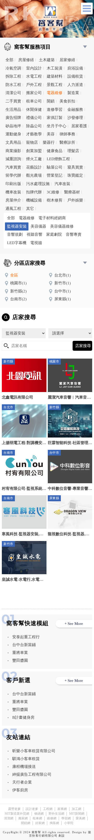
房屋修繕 (26, 60)
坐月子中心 (56, 126)
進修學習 (54, 109)
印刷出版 (13, 184)
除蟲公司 (34, 126)
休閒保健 (34, 109)
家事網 (62, 809)
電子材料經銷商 (52, 218)
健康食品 (54, 151)
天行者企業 (22, 782)
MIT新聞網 (76, 813)
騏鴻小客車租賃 (26, 759)
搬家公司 (34, 93)
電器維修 (54, 93)
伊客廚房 (20, 790)
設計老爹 (32, 809)
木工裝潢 (54, 68)
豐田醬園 (20, 660)
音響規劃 (15, 234)
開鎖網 (25, 823)
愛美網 (80, 818)
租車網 (37, 818)
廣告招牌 (13, 118)
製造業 (73, 93)
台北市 (62, 275)
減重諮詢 (13, 159)
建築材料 (54, 76)
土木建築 (47, 60)
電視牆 (36, 243)
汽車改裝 (62, 184)
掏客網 (54, 823)
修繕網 (39, 813)
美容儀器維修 (62, 226)
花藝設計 (34, 167)
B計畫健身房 (23, 717)
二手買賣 (13, 101)
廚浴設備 (75, 68)
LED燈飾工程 (58, 159)
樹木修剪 (54, 200)
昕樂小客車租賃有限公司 (33, 751)
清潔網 (8, 818)
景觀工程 (54, 85)
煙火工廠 (34, 159)
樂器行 (49, 142)
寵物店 (32, 142)
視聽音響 (34, 234)
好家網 (40, 823)
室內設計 (34, 68)
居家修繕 (67, 60)
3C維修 (53, 192)
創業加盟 (34, 151)
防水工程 (13, 85)
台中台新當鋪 (24, 645)
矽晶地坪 (13, 126)
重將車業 (20, 653)
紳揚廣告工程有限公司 (31, 774)
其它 (30, 208)
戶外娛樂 (75, 200)
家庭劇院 (54, 234)
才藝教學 (34, 134)
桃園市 (18, 283)
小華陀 (68, 823)
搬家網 (23, 818)
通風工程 (13, 208)
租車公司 (34, 101)
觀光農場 (34, 175)
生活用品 (13, 109)
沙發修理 (75, 118)
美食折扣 (67, 101)
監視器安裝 (17, 226)
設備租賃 (75, 76)
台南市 (18, 299)
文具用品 (13, 142)
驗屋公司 (54, 167)
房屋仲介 (13, 200)
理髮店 (73, 151)
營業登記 (54, 175)
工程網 (47, 809)
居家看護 (79, 126)
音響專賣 (73, 234)
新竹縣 (18, 291)
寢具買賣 (75, 167)
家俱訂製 (54, 118)
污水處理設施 (38, 184)
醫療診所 (67, 142)
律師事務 (67, 134)
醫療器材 (72, 192)
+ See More (73, 624)
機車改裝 (13, 192)
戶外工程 (34, 85)
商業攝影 (13, 151)
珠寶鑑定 (75, 175)
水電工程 (34, 76)
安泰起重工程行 (26, 637)
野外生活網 (56, 813)
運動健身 (13, 134)
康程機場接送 (24, 766)
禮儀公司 (34, 118)
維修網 (51, 818)
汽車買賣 (13, 167)
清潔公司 (13, 93)
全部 (9, 60)
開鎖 (51, 101)
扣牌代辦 (34, 192)
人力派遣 (75, 85)
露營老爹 (14, 809)
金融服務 (75, 109)
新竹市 (62, 283)
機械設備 (34, 200)
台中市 (62, 291)
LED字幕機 (16, 243)
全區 (14, 275)
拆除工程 (13, 76)
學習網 (66, 818)
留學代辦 (13, 175)
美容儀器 (38, 226)
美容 (51, 134)
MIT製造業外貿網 (17, 813)
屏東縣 (62, 299)
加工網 (76, 809)
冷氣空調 (13, 68)
